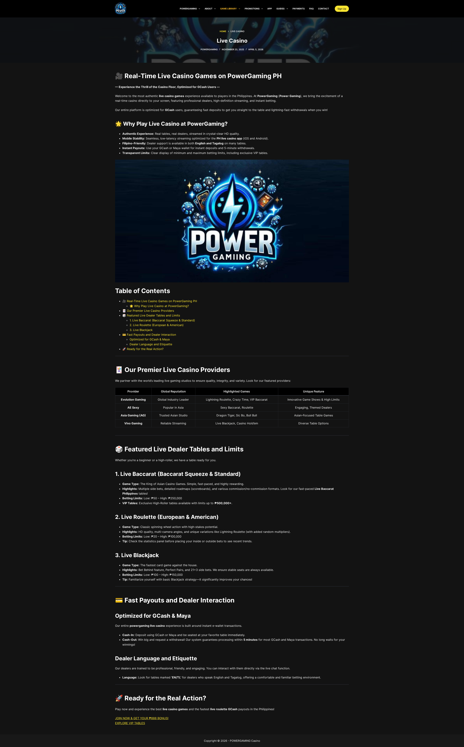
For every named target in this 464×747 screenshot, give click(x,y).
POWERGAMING (188, 8)
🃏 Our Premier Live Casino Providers (148, 310)
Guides (280, 8)
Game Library (228, 8)
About (208, 8)
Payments (299, 8)
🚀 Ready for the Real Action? (142, 349)
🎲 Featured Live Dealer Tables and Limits (151, 315)
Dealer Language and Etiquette (151, 344)
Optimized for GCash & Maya (150, 339)
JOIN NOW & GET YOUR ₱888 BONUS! (141, 718)
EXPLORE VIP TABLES (130, 723)
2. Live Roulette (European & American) (157, 325)
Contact (323, 8)
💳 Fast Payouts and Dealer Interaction (149, 334)
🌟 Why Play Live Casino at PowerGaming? (159, 306)
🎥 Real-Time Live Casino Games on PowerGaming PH (159, 301)
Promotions (252, 8)
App (269, 8)
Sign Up (341, 8)
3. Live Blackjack (141, 330)
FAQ (311, 8)
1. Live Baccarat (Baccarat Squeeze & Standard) (162, 320)
